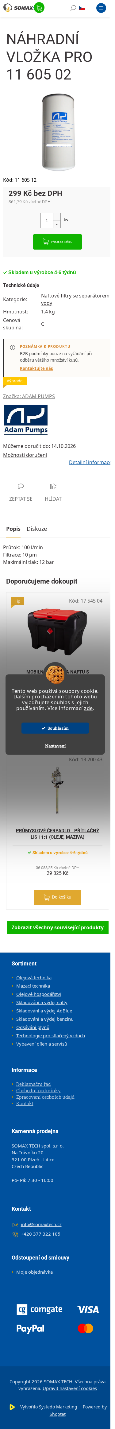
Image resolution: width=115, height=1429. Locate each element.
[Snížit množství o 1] (56, 224)
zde (88, 708)
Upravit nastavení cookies (70, 1388)
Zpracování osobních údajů (45, 1097)
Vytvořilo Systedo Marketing (48, 1407)
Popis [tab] (13, 528)
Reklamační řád (33, 1084)
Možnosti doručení (25, 455)
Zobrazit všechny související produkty (58, 927)
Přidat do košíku (61, 242)
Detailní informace (90, 462)
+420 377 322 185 (40, 1234)
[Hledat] (73, 9)
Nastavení (55, 746)
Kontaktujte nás (36, 368)
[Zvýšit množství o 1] (56, 217)
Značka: (29, 396)
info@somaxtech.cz (41, 1224)
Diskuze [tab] (37, 528)
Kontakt (24, 1103)
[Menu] (101, 9)
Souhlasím (58, 728)
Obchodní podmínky (38, 1090)
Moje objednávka (34, 1272)
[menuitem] (32, 977)
